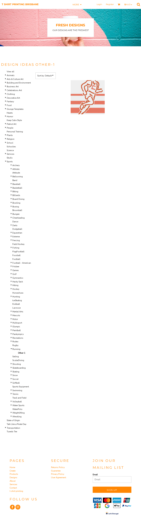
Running (16, 349)
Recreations (17, 338)
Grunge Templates (15, 109)
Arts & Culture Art (15, 79)
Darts (14, 225)
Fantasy (10, 101)
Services (10, 154)
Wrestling (16, 416)
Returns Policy (58, 467)
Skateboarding (19, 368)
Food (9, 105)
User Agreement (58, 477)
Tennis (15, 394)
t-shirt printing (16, 491)
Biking (15, 191)
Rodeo (15, 341)
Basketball (17, 188)
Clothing (11, 94)
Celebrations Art (14, 90)
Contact (13, 487)
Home (12, 467)
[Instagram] (17, 507)
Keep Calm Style (14, 120)
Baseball (16, 184)
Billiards (16, 195)
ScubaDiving (18, 360)
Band (14, 180)
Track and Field (19, 397)
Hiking (15, 285)
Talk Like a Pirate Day (16, 424)
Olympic (16, 326)
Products (14, 474)
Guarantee (56, 470)
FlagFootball (18, 251)
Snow (15, 375)
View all (10, 71)
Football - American (21, 263)
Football (16, 259)
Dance (15, 221)
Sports (10, 161)
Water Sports (18, 405)
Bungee (15, 214)
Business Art (13, 86)
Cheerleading (18, 217)
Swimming (17, 390)
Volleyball (17, 401)
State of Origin (13, 420)
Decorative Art (13, 98)
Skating (15, 371)
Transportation (13, 428)
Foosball (16, 255)
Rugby (15, 345)
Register (110, 4)
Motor (15, 319)
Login (99, 4)
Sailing (15, 356)
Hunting (16, 296)
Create (12, 470)
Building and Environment (19, 82)
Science (10, 150)
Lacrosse (16, 307)
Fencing (16, 240)
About (12, 481)
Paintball (16, 330)
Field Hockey (18, 244)
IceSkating (17, 300)
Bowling (16, 202)
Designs (13, 477)
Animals (10, 75)
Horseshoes (17, 292)
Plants (10, 135)
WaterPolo (17, 409)
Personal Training (15, 131)
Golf (14, 274)
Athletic (16, 169)
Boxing (15, 206)
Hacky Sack (17, 281)
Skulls (10, 157)
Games (15, 270)
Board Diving (18, 199)
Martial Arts (17, 311)
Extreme (16, 236)
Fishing (15, 247)
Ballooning (17, 176)
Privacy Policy (57, 474)
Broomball (17, 210)
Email (95, 474)
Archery (16, 165)
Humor (10, 116)
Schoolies (11, 146)
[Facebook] (12, 507)
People (10, 127)
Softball (16, 382)
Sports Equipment (20, 386)
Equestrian (17, 232)
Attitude (16, 172)
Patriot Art (11, 124)
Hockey (15, 289)
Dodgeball (17, 229)
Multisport (17, 322)
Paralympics (18, 334)
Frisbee (15, 266)
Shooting (16, 364)
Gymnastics (17, 278)
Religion (10, 139)
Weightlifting (18, 412)
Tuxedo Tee (12, 431)
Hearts (10, 113)
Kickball (16, 304)
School (10, 142)
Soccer (15, 379)
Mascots (16, 315)
